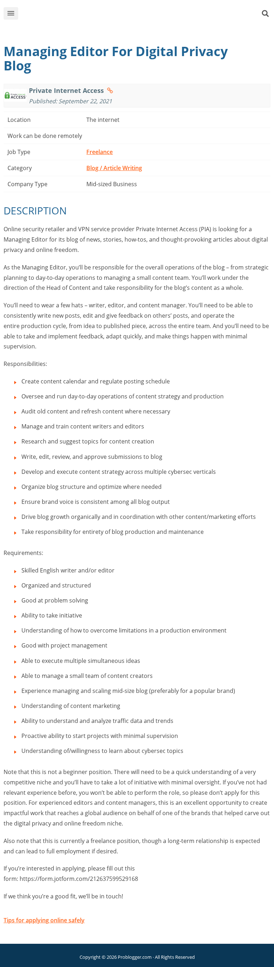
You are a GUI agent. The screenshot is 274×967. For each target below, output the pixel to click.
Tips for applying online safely (44, 920)
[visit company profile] (110, 90)
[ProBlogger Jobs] (148, 15)
